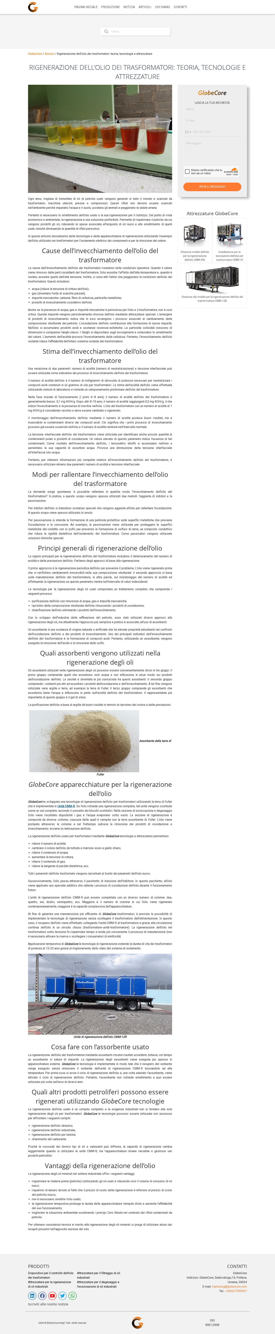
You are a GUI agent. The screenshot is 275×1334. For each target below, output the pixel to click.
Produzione (110, 7)
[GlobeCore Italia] (33, 7)
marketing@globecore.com (229, 1286)
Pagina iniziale (85, 7)
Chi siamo (162, 7)
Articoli (145, 7)
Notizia (129, 7)
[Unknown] (188, 132)
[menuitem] (85, 7)
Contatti (180, 7)
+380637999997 (236, 1291)
